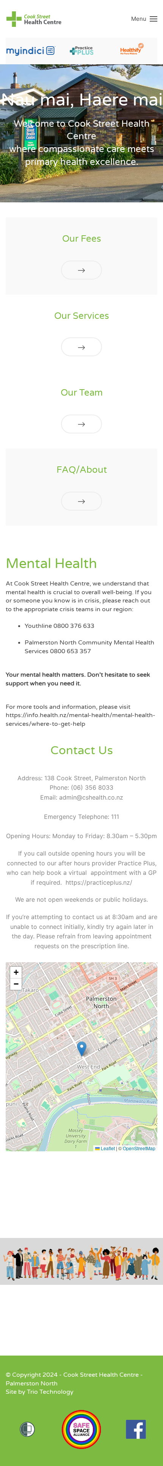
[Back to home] (34, 19)
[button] (144, 19)
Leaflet (107, 1148)
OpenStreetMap (139, 1148)
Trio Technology (50, 1392)
